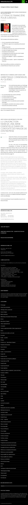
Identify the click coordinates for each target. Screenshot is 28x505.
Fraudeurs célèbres (4, 372)
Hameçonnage (4, 379)
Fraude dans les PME (5, 361)
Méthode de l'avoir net (5, 410)
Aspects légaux (15, 12)
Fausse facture (4, 347)
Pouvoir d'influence (5, 428)
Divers (2, 330)
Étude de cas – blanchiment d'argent (8, 342)
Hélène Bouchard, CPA (7, 1)
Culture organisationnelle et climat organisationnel (11, 328)
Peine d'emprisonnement (6, 421)
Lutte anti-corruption (5, 403)
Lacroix (2, 389)
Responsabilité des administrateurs (8, 454)
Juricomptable (3, 386)
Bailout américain (4, 314)
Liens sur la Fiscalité (5, 391)
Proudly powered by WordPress (6, 503)
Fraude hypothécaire (5, 365)
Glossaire (2, 375)
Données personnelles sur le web (7, 333)
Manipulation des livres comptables (8, 407)
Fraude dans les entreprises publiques (8, 358)
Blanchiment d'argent (5, 321)
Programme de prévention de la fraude (8, 442)
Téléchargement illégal (5, 470)
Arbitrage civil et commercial (8, 74)
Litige (17, 119)
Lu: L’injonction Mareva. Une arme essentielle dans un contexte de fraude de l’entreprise (14, 126)
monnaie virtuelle (4, 412)
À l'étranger (3, 305)
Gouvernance (3, 377)
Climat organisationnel (5, 323)
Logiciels (2, 400)
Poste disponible (4, 426)
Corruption (3, 326)
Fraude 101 (3, 354)
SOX (2, 466)
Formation (3, 349)
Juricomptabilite (7, 13)
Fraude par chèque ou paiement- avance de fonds (11, 370)
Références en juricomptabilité (7, 452)
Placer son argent (4, 424)
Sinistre (2, 463)
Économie (3, 335)
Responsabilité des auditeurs (7, 456)
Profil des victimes (4, 438)
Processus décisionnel (5, 433)
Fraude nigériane (4, 368)
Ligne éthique (3, 393)
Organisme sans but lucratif (6, 414)
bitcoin (2, 319)
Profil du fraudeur (4, 440)
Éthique (2, 340)
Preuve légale (3, 431)
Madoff (2, 405)
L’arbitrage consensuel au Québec (14, 78)
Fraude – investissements (6, 351)
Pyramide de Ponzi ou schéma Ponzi (8, 447)
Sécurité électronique (5, 461)
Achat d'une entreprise (6, 12)
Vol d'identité (3, 477)
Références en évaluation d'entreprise (8, 449)
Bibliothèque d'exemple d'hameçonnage (9, 316)
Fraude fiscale (3, 363)
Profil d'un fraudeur (4, 435)
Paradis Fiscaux (4, 417)
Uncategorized (4, 475)
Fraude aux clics (4, 356)
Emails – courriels (4, 337)
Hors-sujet (3, 382)
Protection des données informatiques (8, 445)
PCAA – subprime (4, 419)
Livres (23, 74)
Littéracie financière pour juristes (13, 16)
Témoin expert (4, 473)
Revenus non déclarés (5, 459)
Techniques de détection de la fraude (8, 468)
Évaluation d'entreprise (5, 344)
